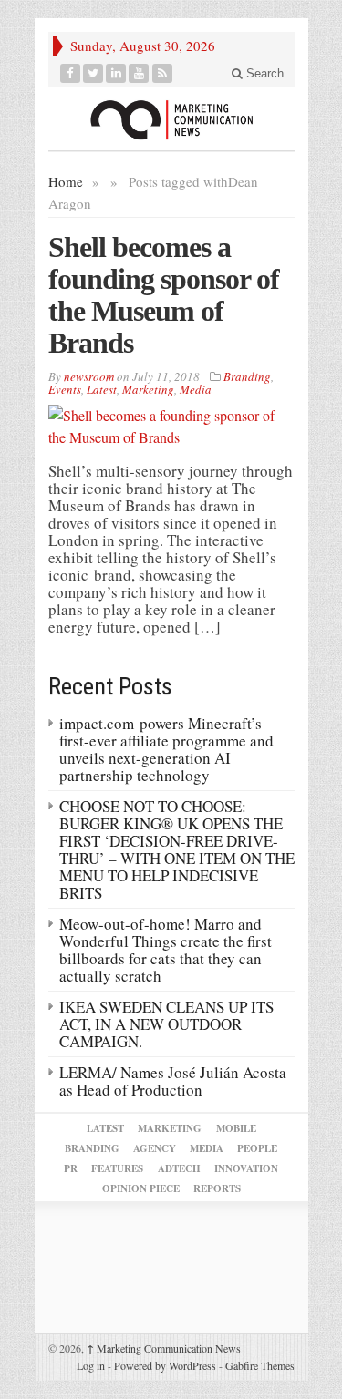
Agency (154, 1148)
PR (71, 1168)
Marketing (148, 389)
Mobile (236, 1128)
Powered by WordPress (165, 1365)
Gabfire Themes (260, 1365)
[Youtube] (139, 73)
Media (196, 389)
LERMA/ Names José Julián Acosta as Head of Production (172, 1081)
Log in (91, 1365)
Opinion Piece (141, 1188)
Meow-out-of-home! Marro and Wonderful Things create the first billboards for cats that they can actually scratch (165, 949)
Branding (247, 376)
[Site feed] (162, 73)
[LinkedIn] (116, 73)
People (257, 1148)
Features (117, 1168)
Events (64, 389)
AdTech (179, 1168)
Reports (217, 1188)
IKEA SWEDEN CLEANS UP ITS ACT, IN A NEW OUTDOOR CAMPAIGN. (166, 1024)
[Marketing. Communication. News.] (171, 118)
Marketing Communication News (164, 1348)
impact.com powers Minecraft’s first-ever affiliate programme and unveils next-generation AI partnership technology (166, 749)
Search (263, 73)
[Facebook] (70, 73)
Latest (102, 389)
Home (65, 181)
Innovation (246, 1168)
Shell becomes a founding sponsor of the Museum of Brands (163, 295)
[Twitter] (93, 73)
